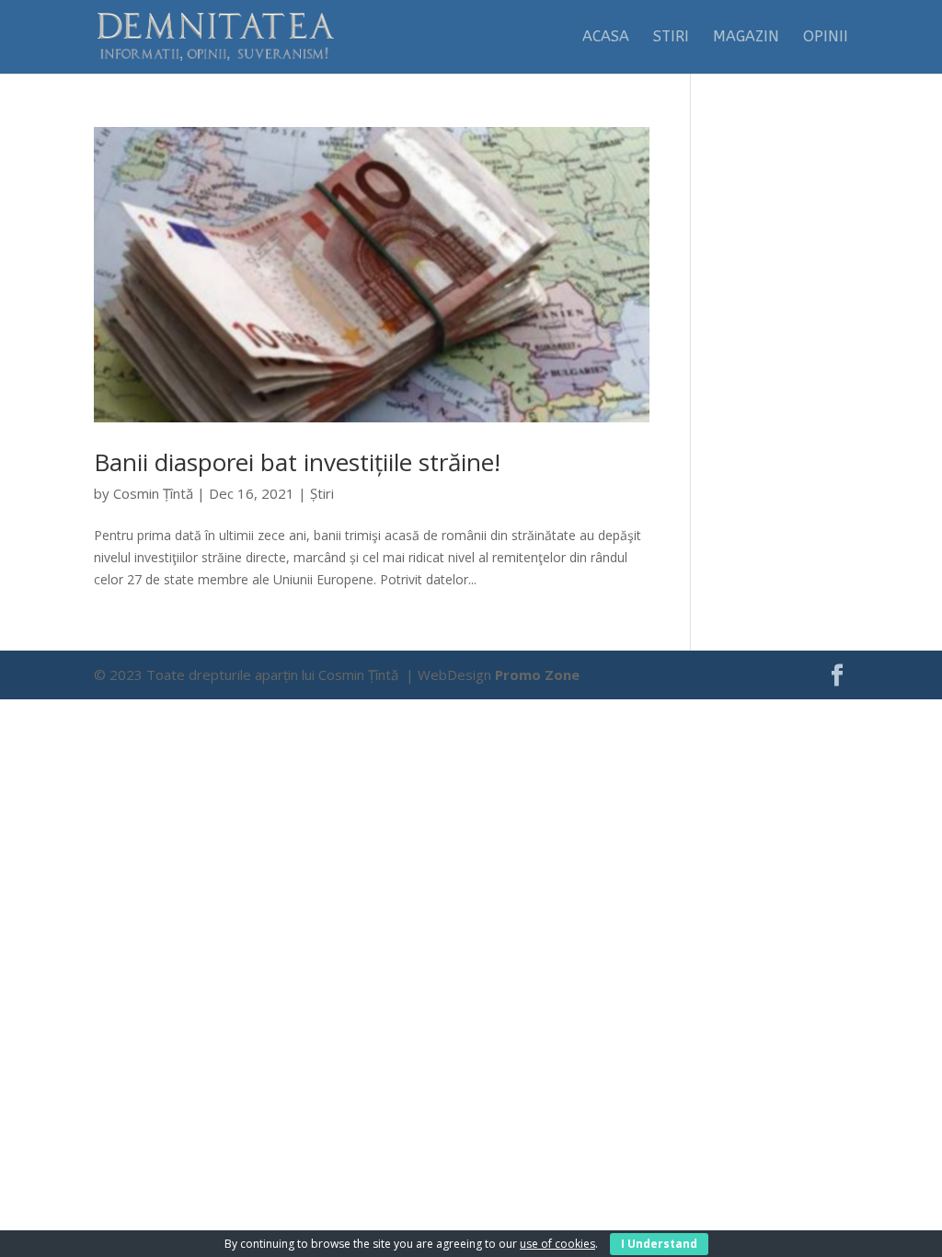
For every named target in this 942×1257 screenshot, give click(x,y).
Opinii (825, 37)
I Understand (659, 1243)
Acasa (605, 37)
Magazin (746, 37)
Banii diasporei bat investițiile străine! (297, 462)
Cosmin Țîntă (153, 493)
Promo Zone (537, 674)
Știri (322, 493)
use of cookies (557, 1243)
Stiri (671, 37)
